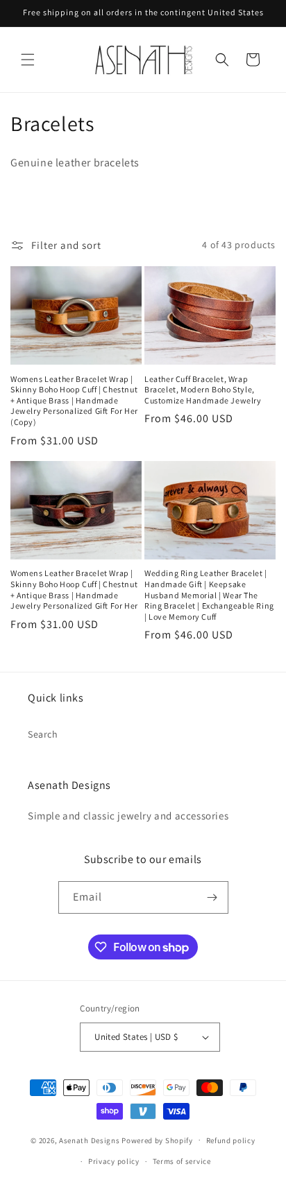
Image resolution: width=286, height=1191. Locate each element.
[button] (27, 59)
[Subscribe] (212, 897)
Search (43, 734)
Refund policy (230, 1140)
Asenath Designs (89, 1140)
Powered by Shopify (157, 1140)
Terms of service (182, 1161)
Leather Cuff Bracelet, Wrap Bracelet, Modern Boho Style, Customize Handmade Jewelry (203, 390)
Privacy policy (114, 1161)
